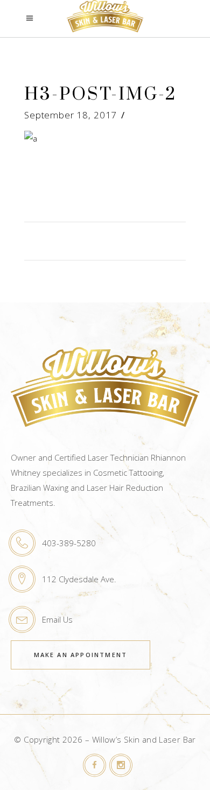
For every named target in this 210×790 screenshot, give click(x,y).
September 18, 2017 (70, 115)
